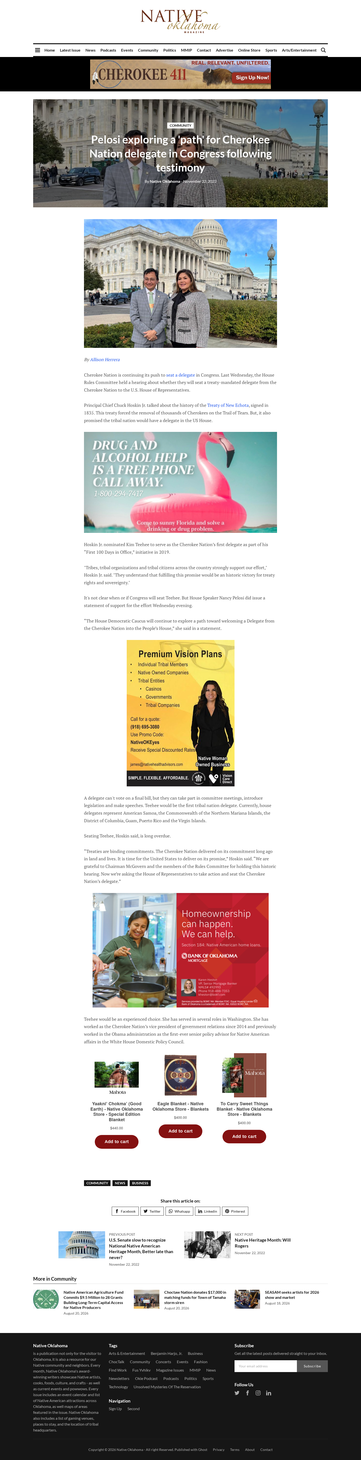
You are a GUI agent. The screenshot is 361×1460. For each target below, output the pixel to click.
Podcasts (108, 50)
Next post (244, 1234)
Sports (271, 50)
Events (127, 50)
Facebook (128, 1211)
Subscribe (312, 1366)
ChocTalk (116, 1361)
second (133, 1408)
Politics (169, 50)
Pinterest (238, 1211)
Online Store (249, 50)
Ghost (202, 1449)
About (250, 1449)
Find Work (118, 1370)
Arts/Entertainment (299, 50)
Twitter (155, 1211)
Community (148, 50)
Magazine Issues (170, 1370)
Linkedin (210, 1211)
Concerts (163, 1361)
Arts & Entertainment (127, 1353)
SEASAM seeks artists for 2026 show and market (292, 1295)
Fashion (201, 1361)
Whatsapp (182, 1211)
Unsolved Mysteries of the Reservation (167, 1386)
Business (140, 1183)
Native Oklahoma (162, 181)
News (90, 50)
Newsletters (119, 1378)
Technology (118, 1386)
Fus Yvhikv (141, 1370)
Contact (204, 50)
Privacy (218, 1449)
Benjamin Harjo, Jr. (166, 1353)
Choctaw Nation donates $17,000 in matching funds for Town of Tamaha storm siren (195, 1297)
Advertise (224, 50)
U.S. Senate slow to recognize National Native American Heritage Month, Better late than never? (141, 1248)
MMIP (186, 50)
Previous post (122, 1234)
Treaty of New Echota (228, 405)
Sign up (115, 1408)
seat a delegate (180, 375)
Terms (234, 1449)
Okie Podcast (146, 1378)
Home (49, 50)
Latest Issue (70, 50)
